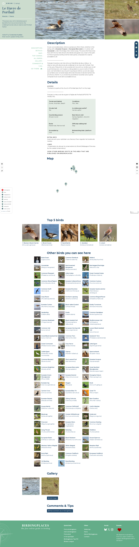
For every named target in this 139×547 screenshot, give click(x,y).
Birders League (69, 541)
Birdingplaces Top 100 (71, 539)
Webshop (87, 529)
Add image (53, 498)
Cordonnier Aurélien (15, 35)
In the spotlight (69, 536)
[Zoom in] (137, 170)
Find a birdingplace (70, 529)
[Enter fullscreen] (137, 167)
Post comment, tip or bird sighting (60, 511)
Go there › (37, 69)
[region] (69, 188)
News (86, 532)
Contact (86, 536)
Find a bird (67, 534)
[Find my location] (2, 164)
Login (126, 2)
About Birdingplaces (90, 534)
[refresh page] (2, 171)
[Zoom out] (137, 173)
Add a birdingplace (70, 532)
